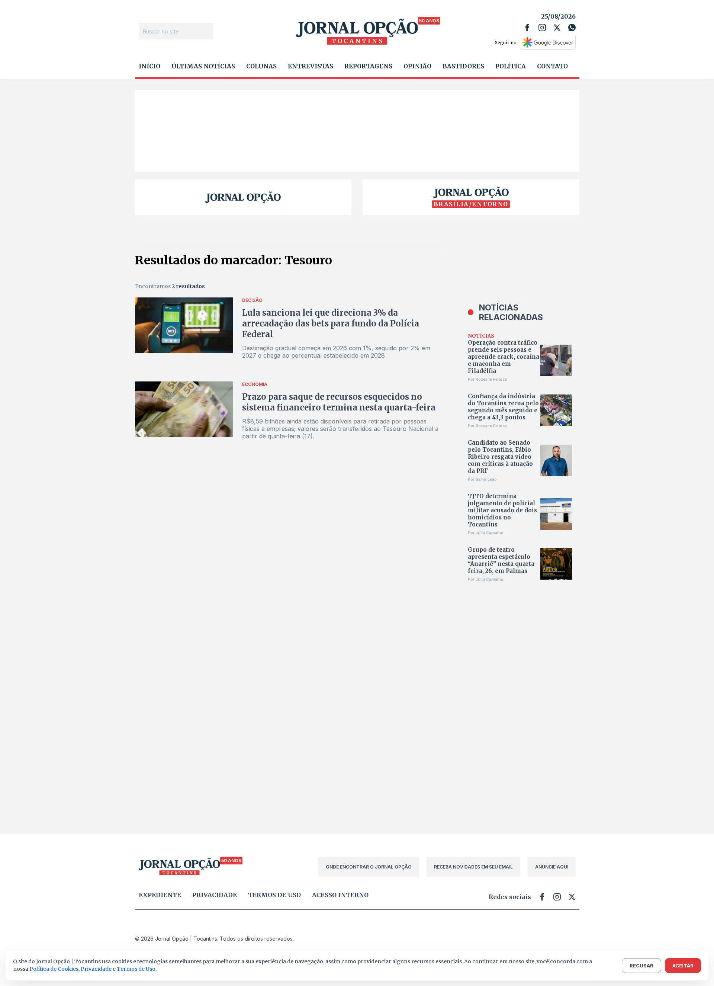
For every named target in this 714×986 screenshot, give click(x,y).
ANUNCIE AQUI (551, 867)
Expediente (160, 895)
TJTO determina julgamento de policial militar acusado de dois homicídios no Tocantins (502, 510)
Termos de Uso (136, 969)
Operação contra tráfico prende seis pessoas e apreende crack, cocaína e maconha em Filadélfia (503, 356)
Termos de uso (274, 895)
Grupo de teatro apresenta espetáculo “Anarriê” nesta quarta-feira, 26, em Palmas (502, 560)
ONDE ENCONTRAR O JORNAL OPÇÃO (369, 867)
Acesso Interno (340, 895)
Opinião (417, 66)
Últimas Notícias (203, 66)
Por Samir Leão (482, 479)
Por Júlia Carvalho (486, 533)
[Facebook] (527, 27)
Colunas (261, 66)
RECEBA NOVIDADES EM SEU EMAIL (473, 867)
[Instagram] (542, 27)
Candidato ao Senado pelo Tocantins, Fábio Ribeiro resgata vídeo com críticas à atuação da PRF (500, 456)
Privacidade (214, 895)
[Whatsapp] (572, 27)
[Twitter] (557, 27)
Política (510, 66)
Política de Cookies (53, 969)
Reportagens (368, 66)
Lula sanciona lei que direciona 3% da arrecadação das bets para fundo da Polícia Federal (330, 323)
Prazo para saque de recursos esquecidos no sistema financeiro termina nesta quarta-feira (338, 402)
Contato (552, 66)
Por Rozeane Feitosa (487, 379)
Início (149, 66)
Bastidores (463, 66)
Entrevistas (310, 66)
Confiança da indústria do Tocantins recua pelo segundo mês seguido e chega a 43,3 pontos (503, 407)
